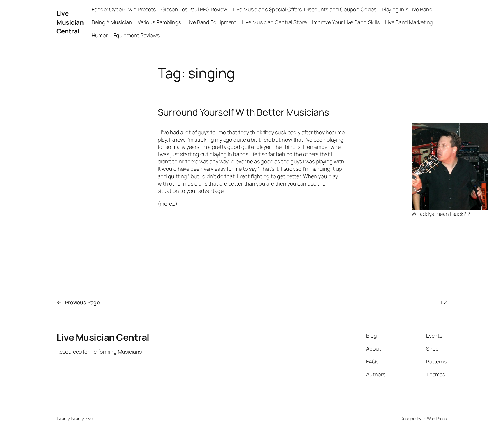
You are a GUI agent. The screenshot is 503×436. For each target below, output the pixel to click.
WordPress (437, 418)
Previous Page (78, 302)
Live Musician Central (70, 22)
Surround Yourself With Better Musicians (243, 112)
